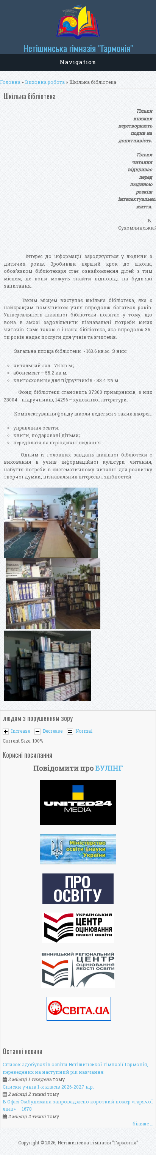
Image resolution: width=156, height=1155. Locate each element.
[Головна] (78, 38)
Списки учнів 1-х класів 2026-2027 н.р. (48, 1087)
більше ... (143, 1123)
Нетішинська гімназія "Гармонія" (78, 48)
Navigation (78, 62)
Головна (10, 82)
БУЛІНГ (109, 768)
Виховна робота (45, 82)
